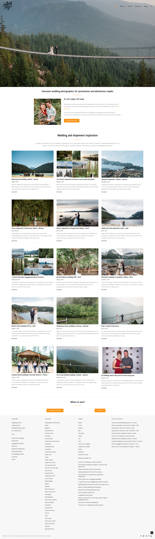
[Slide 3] (147, 84)
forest (80, 425)
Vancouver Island (50, 521)
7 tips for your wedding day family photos (90, 505)
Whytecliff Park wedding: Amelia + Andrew (124, 438)
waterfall (81, 452)
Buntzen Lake (49, 433)
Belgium (47, 428)
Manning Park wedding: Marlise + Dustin (25, 179)
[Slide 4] (148, 84)
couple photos (16, 425)
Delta (46, 457)
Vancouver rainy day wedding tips (88, 502)
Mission (47, 486)
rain (79, 438)
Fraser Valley (49, 460)
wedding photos (16, 423)
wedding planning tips (18, 428)
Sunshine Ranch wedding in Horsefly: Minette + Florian (29, 375)
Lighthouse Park (50, 476)
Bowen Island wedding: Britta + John (24, 326)
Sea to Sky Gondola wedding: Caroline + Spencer (72, 375)
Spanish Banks (49, 502)
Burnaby (47, 436)
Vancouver (48, 518)
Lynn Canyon (49, 478)
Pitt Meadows (49, 497)
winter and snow (83, 454)
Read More (14, 192)
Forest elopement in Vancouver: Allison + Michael (28, 228)
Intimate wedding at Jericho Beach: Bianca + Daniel (127, 441)
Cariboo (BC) (49, 438)
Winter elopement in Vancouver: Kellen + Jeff (125, 425)
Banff (46, 425)
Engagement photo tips (85, 495)
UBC (46, 516)
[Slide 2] (145, 84)
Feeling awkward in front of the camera (90, 472)
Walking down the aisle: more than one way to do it (93, 484)
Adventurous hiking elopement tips (89, 490)
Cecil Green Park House (52, 441)
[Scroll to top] (151, 532)
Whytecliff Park (49, 529)
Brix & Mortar (49, 431)
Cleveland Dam (49, 446)
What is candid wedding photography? (89, 487)
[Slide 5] (150, 84)
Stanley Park (49, 508)
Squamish (48, 505)
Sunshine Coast (49, 510)
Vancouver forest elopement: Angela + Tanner (126, 446)
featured (14, 446)
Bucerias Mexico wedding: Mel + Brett (69, 277)
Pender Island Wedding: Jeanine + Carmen (124, 423)
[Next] (151, 50)
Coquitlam (48, 449)
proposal (14, 457)
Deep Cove (48, 454)
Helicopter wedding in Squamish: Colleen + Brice (117, 277)
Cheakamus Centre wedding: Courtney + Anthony (72, 326)
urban (80, 449)
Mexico (47, 484)
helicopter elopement (18, 449)
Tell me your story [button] (72, 120)
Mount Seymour (50, 489)
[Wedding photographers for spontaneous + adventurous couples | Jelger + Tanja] (7, 6)
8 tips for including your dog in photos (89, 462)
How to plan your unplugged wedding (89, 479)
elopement (15, 441)
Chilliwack (48, 444)
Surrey (47, 513)
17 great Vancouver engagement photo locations (28, 277)
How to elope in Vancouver (110, 326)
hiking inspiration (17, 451)
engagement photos (18, 443)
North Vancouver (50, 492)
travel (13, 459)
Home (116, 6)
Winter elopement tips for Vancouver (89, 469)
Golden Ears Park (50, 462)
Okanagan (48, 494)
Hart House (48, 470)
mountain (81, 433)
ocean (80, 436)
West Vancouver (50, 524)
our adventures (16, 431)
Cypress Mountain (50, 452)
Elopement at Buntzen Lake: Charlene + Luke (125, 431)
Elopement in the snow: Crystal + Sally (123, 428)
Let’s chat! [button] (100, 410)
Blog (145, 6)
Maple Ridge (48, 481)
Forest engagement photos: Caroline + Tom (125, 444)
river (79, 441)
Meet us (122, 6)
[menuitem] (116, 6)
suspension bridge (84, 446)
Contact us (138, 6)
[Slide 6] (151, 84)
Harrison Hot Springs (51, 468)
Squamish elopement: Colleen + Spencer (114, 179)
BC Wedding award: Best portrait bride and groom (117, 375)
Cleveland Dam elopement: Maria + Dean (124, 433)
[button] (151, 6)
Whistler (47, 526)
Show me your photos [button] (55, 410)
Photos (130, 6)
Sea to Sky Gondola (51, 500)
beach (80, 423)
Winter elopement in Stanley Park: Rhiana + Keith (73, 228)
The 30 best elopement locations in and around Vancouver (76, 179)
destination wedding (18, 438)
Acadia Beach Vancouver (52, 423)
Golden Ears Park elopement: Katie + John (114, 228)
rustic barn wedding (84, 444)
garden (80, 428)
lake (79, 431)
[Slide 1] (144, 84)
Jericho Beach (49, 473)
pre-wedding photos (18, 454)
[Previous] (4, 50)
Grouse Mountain (50, 465)
